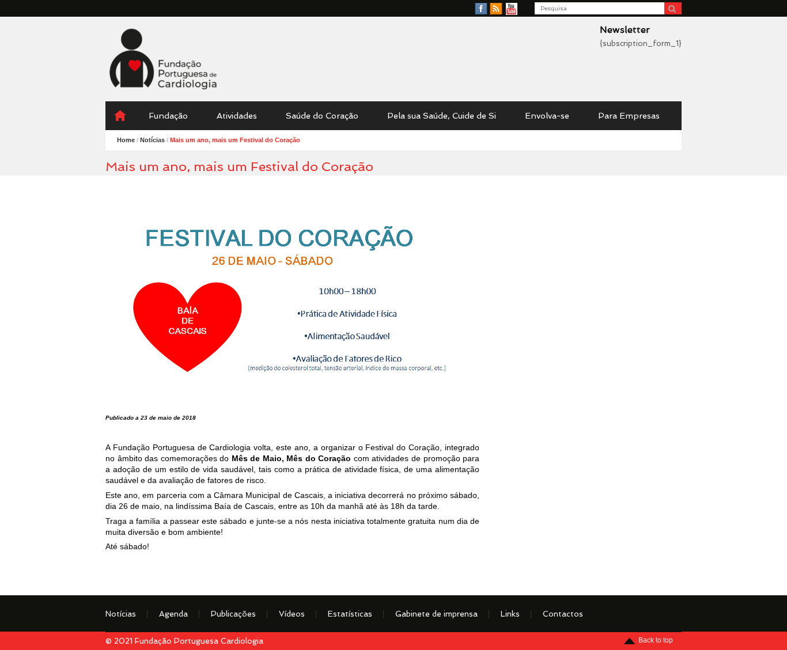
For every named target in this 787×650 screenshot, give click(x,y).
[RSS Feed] (496, 9)
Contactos (563, 613)
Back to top (655, 640)
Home (126, 139)
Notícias (120, 613)
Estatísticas (350, 613)
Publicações (233, 613)
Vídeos (292, 613)
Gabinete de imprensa (436, 613)
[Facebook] (481, 9)
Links (510, 613)
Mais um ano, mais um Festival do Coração (235, 139)
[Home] (119, 115)
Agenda (173, 613)
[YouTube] (511, 9)
